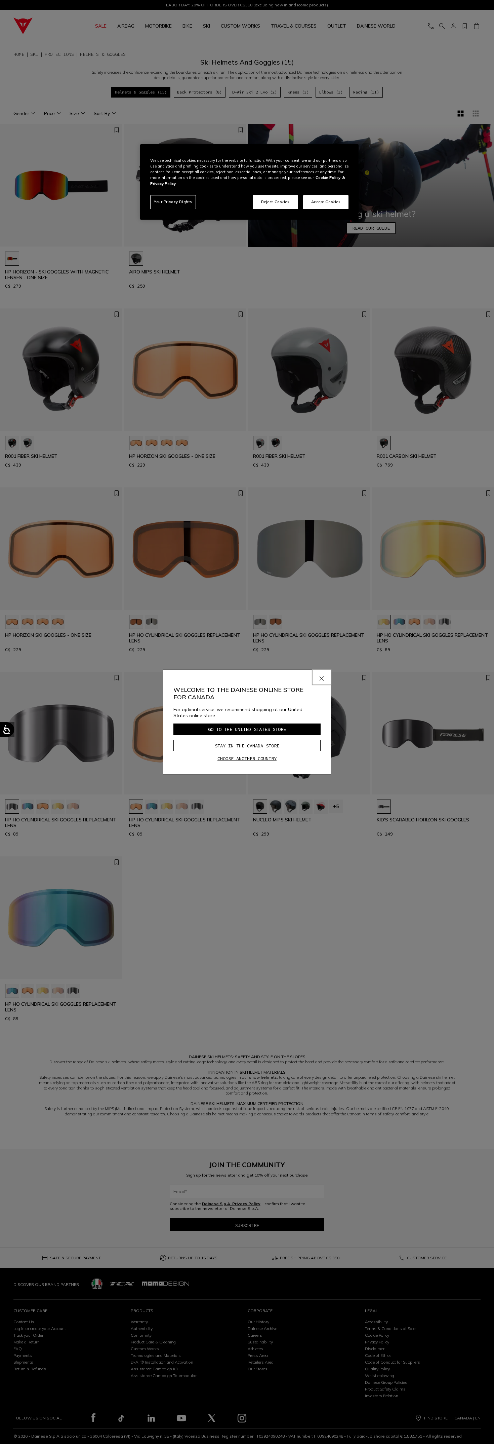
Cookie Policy (328, 177)
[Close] (322, 677)
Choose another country (247, 758)
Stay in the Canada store (247, 746)
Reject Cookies (275, 201)
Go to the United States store (247, 729)
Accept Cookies (326, 201)
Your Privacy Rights (173, 201)
